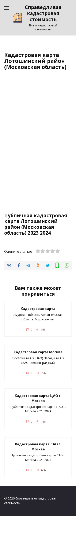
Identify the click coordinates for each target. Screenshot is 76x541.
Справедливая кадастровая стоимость (43, 13)
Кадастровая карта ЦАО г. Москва (38, 398)
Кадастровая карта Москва (38, 352)
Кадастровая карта (38, 308)
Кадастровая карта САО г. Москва (38, 446)
